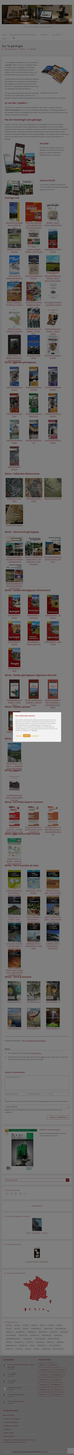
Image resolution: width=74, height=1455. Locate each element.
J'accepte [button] (26, 735)
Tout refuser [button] (35, 736)
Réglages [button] (19, 736)
